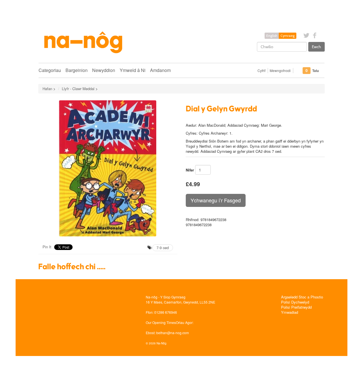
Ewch (316, 46)
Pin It (47, 246)
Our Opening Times (161, 322)
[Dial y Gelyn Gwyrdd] (108, 168)
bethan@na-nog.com (172, 332)
